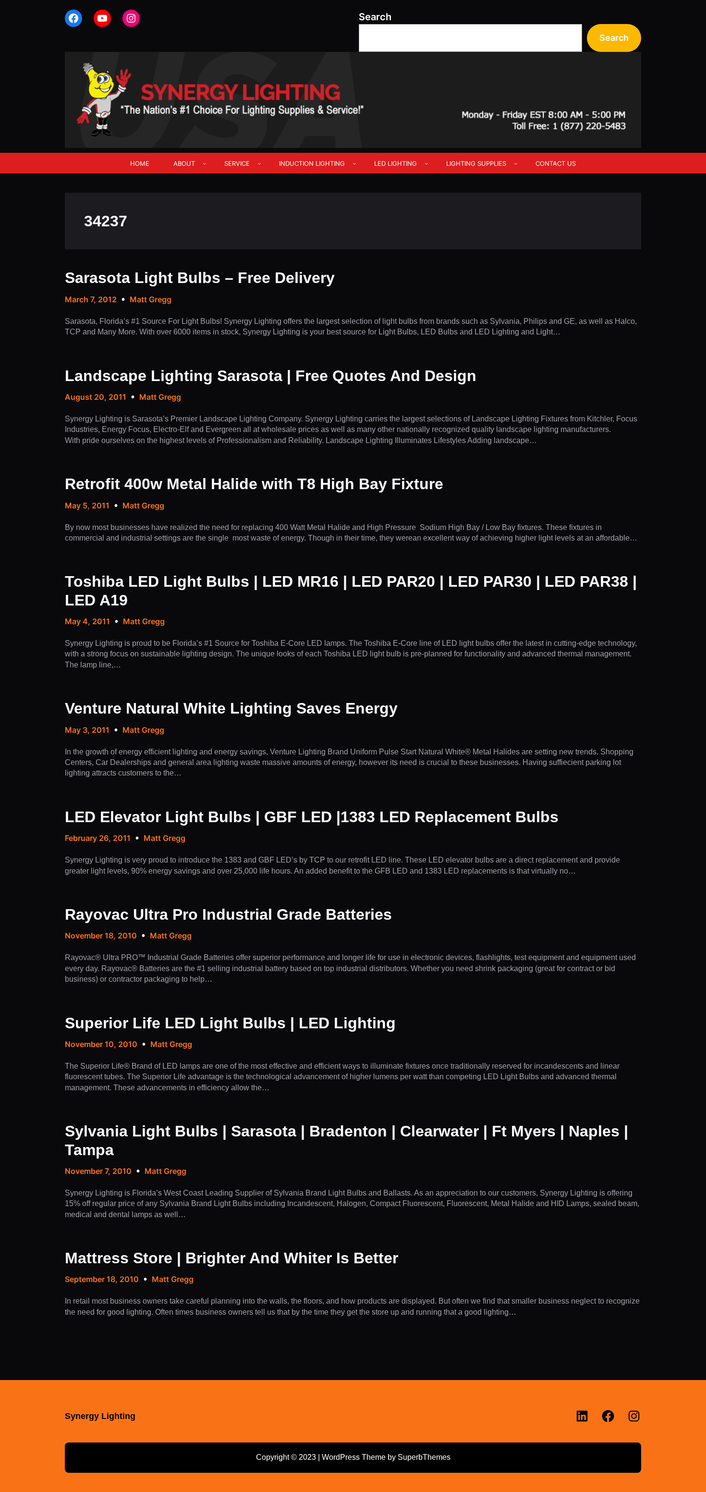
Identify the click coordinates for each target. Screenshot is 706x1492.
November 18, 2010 (101, 935)
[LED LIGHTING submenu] (426, 163)
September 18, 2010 (102, 1279)
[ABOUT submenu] (205, 163)
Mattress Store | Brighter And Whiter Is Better (231, 1258)
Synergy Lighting (100, 1416)
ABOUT (184, 163)
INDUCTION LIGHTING (312, 163)
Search (375, 17)
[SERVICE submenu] (259, 163)
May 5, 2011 (87, 505)
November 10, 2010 (101, 1044)
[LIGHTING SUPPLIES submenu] (516, 163)
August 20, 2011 (95, 397)
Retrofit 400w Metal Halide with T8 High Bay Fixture (254, 484)
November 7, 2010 (98, 1171)
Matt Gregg (150, 299)
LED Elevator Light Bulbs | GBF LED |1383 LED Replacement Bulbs (312, 817)
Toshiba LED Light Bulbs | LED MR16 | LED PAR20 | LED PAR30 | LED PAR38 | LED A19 (351, 590)
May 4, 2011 (87, 621)
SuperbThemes (424, 1457)
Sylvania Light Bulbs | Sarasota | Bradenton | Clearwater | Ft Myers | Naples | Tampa (346, 1140)
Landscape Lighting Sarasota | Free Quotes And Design (270, 375)
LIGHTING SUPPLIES (476, 163)
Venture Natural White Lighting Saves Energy (231, 708)
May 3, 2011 (87, 730)
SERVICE (237, 163)
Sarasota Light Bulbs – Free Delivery (200, 277)
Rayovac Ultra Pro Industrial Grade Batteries (228, 914)
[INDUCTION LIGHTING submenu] (354, 163)
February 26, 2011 (98, 838)
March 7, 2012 (91, 299)
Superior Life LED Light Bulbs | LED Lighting (230, 1023)
